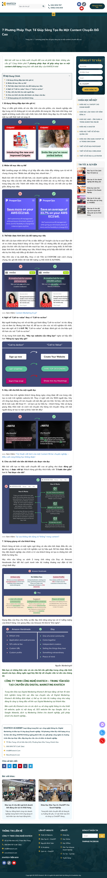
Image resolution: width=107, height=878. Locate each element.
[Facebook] (79, 4)
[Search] (43, 6)
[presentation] (5, 793)
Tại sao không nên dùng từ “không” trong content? (37, 536)
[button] (53, 14)
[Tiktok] (84, 4)
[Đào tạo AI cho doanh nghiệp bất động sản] (81, 180)
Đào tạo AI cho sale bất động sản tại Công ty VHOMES (94, 200)
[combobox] (29, 6)
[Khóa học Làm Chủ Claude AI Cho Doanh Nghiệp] (81, 189)
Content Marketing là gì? (26, 312)
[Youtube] (82, 8)
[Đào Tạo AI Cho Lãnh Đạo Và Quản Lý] (81, 171)
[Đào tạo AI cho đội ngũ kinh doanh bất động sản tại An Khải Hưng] (81, 210)
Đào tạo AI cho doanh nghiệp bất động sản (94, 180)
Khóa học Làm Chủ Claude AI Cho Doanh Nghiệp (94, 190)
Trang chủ (28, 39)
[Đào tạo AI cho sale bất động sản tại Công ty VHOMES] (81, 199)
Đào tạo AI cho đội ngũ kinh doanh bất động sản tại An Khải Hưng (94, 211)
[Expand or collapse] (69, 75)
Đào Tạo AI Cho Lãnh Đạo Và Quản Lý (94, 172)
